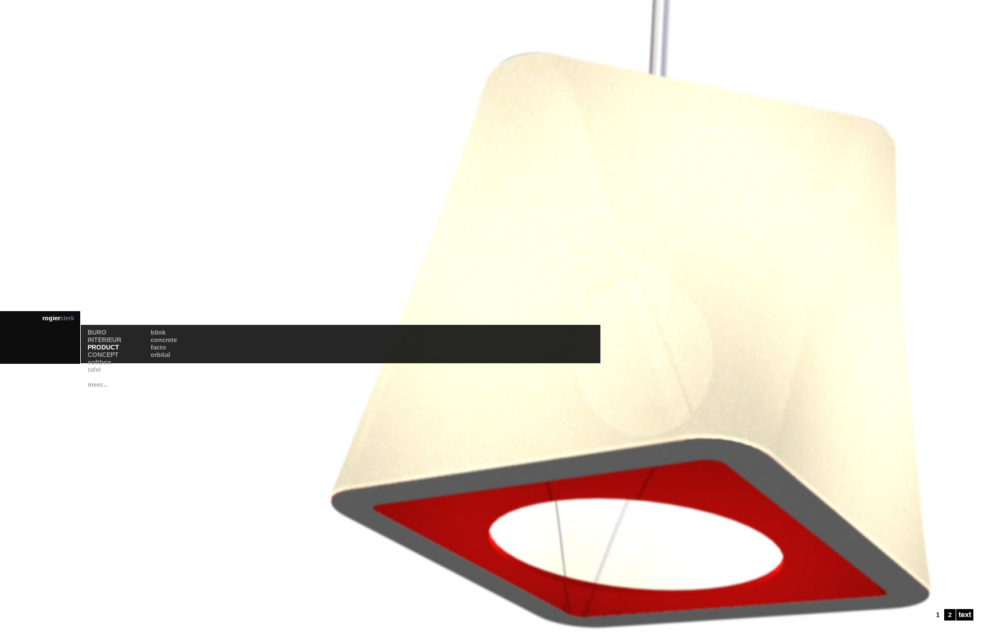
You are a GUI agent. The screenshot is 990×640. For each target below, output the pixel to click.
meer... (97, 384)
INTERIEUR (104, 339)
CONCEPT (103, 354)
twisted (99, 377)
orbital (160, 354)
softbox (99, 362)
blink (158, 332)
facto (158, 347)
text (964, 614)
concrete (164, 339)
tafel (94, 369)
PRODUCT (103, 347)
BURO (97, 332)
